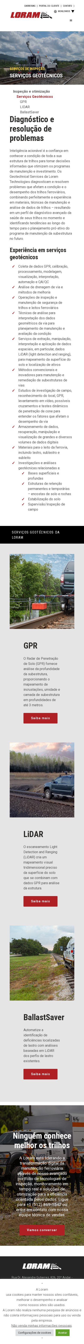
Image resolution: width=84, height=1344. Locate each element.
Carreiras (29, 6)
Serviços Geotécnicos (35, 97)
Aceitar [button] (62, 1332)
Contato (67, 6)
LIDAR (25, 107)
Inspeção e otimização (31, 91)
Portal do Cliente (49, 6)
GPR (23, 102)
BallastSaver (29, 112)
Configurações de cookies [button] (34, 1332)
